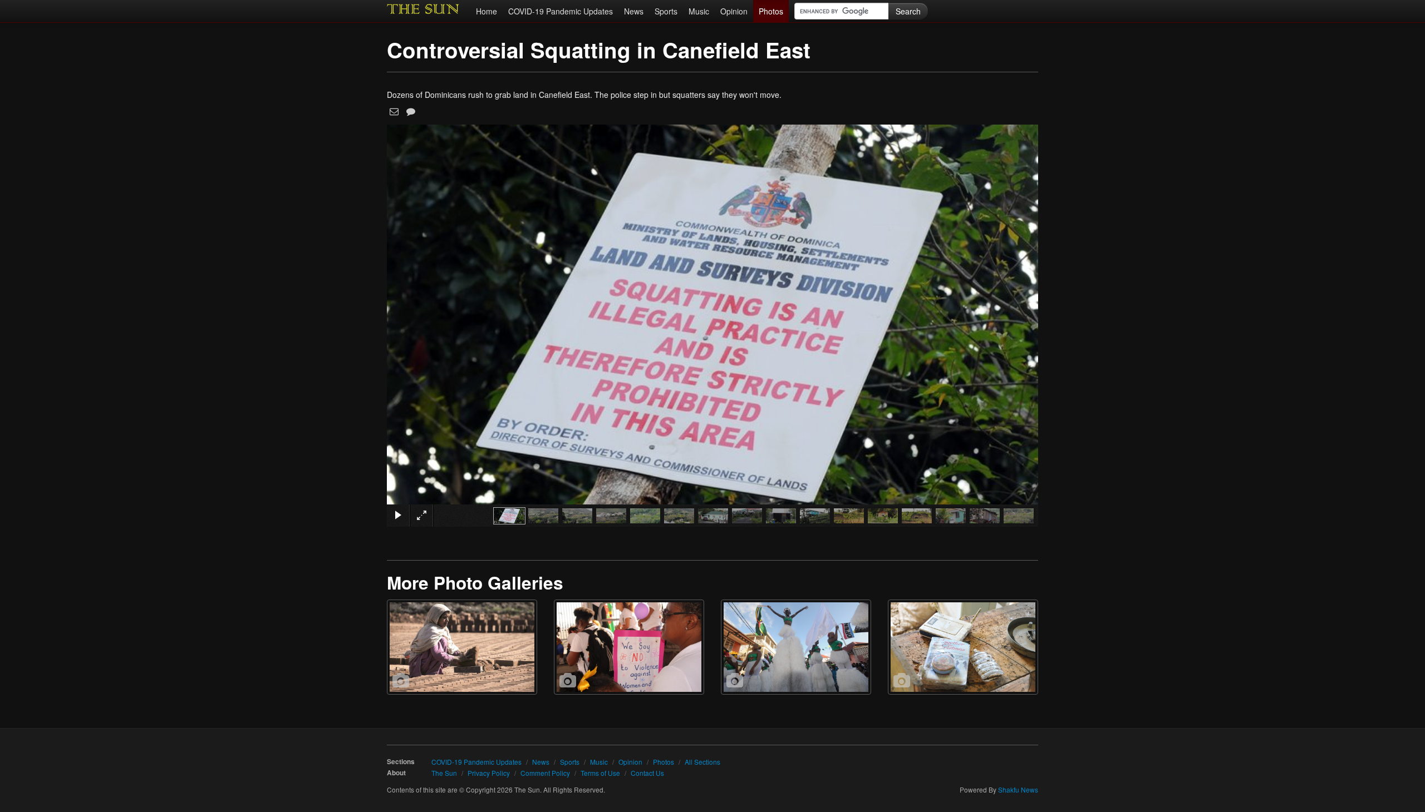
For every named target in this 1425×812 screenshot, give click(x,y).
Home (486, 11)
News (633, 11)
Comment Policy (545, 773)
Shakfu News (1018, 789)
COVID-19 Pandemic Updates (560, 11)
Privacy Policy (489, 773)
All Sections (702, 761)
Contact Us (647, 773)
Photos (771, 11)
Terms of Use (600, 773)
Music (699, 11)
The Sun (444, 773)
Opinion (734, 11)
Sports (666, 11)
